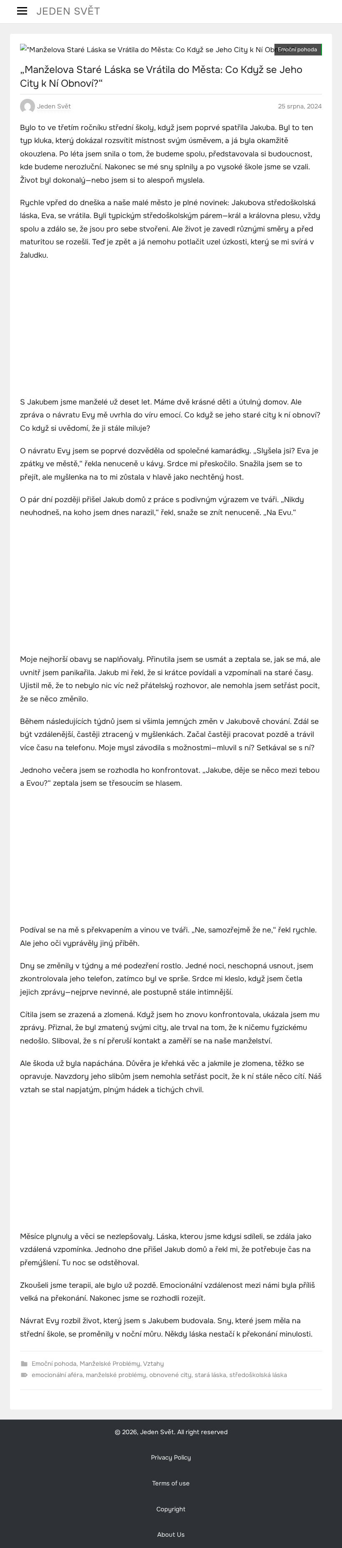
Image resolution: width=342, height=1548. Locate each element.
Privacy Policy (171, 1458)
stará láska (210, 1375)
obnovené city (170, 1375)
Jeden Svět (68, 11)
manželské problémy (116, 1375)
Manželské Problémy (110, 1364)
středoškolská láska (258, 1375)
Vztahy (153, 1364)
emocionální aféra (57, 1375)
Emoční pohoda (297, 49)
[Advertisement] (171, 329)
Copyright (171, 1509)
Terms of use (171, 1484)
